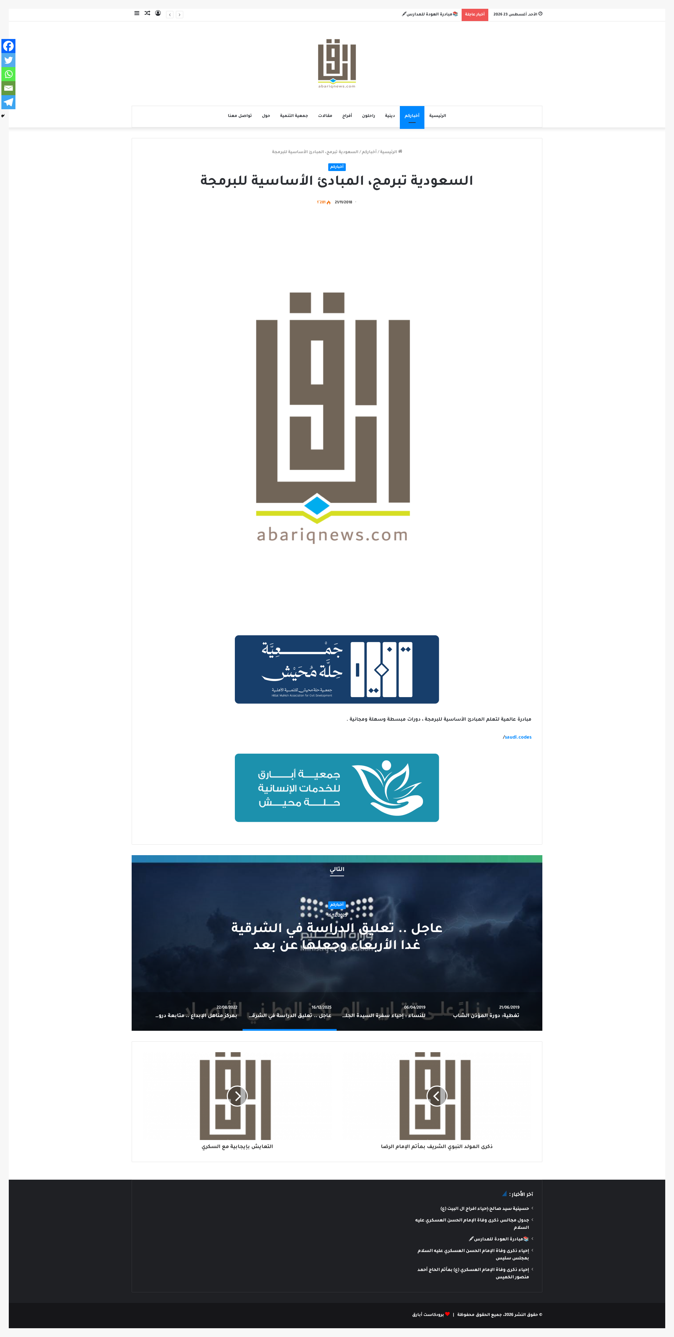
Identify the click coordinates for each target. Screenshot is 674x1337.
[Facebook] (8, 46)
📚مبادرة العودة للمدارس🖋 (430, 15)
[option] (337, 943)
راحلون (368, 116)
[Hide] (3, 116)
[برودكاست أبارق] (337, 63)
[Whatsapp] (8, 74)
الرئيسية (437, 116)
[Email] (8, 88)
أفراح (347, 116)
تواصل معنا (240, 116)
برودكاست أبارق (428, 1315)
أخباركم (412, 116)
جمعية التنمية (294, 116)
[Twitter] (8, 60)
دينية (390, 116)
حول (266, 116)
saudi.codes (518, 737)
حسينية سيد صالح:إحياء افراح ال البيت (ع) (485, 1209)
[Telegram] (8, 102)
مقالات (325, 116)
